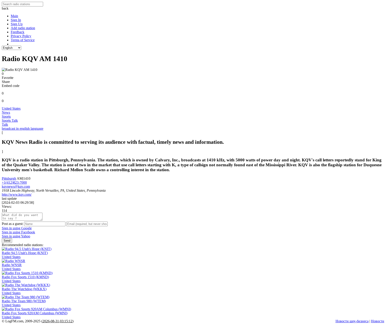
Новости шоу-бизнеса (352, 321)
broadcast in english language (22, 128)
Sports (6, 116)
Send (7, 240)
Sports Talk (10, 120)
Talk (5, 124)
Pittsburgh (9, 178)
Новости (377, 321)
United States (11, 108)
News (6, 112)
